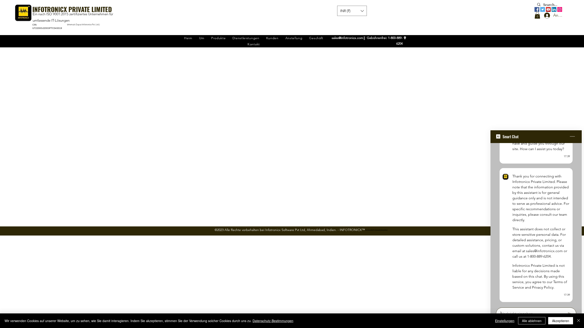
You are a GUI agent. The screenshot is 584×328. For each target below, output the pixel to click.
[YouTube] (548, 9)
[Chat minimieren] (572, 136)
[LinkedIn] (554, 9)
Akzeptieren (560, 320)
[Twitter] (542, 9)
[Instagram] (559, 9)
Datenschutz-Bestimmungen (273, 320)
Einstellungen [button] (504, 320)
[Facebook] (536, 9)
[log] (536, 224)
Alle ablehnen (532, 320)
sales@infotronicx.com (347, 38)
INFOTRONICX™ (352, 230)
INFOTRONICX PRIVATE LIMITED (72, 9)
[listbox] (352, 11)
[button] (537, 15)
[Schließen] (578, 320)
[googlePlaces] (405, 38)
